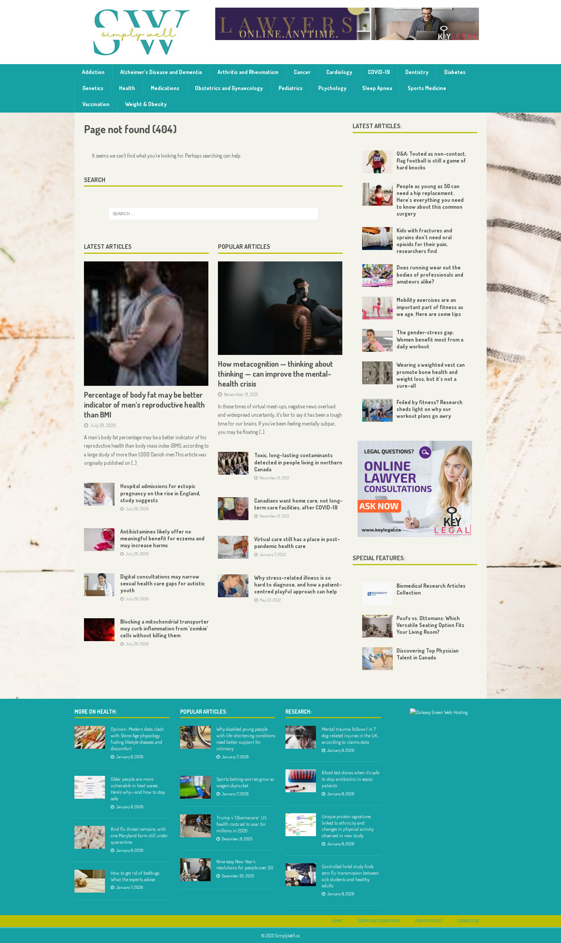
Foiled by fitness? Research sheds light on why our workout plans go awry (430, 409)
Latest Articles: (377, 126)
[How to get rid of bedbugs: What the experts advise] (89, 881)
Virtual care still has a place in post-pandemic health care (297, 542)
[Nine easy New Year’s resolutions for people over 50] (195, 869)
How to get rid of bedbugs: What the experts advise (135, 876)
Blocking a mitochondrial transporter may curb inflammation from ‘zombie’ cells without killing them (164, 628)
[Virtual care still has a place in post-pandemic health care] (233, 547)
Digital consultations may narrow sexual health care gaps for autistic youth (162, 583)
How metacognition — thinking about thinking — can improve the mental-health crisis (275, 373)
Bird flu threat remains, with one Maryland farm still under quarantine (139, 835)
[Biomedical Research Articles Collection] (377, 593)
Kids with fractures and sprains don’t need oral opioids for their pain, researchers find (424, 241)
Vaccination (96, 104)
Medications (165, 88)
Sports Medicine (427, 88)
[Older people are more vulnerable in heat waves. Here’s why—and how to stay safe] (89, 787)
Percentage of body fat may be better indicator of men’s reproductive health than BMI (144, 404)
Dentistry (417, 72)
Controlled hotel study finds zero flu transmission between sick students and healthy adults (350, 876)
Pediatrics (291, 88)
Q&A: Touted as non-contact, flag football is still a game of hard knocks (431, 160)
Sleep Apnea (377, 88)
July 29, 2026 (103, 425)
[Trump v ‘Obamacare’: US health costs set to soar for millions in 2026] (195, 825)
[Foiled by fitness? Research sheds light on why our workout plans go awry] (377, 410)
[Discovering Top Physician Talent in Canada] (377, 658)
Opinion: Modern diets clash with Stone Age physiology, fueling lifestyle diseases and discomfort (137, 738)
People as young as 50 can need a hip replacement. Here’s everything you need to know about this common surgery (430, 200)
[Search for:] (213, 213)
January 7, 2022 (273, 554)
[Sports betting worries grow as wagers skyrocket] (195, 787)
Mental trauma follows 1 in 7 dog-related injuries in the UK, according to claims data (350, 735)
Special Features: (379, 558)
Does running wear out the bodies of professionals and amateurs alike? (430, 274)
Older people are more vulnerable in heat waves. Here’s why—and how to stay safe (138, 788)
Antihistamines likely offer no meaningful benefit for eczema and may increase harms (162, 538)
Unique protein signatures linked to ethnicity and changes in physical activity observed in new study (348, 826)
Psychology (332, 88)
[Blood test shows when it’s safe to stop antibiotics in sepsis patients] (300, 780)
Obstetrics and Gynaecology (229, 88)
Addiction (93, 72)
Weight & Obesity (146, 104)
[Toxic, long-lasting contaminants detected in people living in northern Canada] (233, 463)
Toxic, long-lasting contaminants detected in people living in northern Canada (298, 462)
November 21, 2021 (241, 394)
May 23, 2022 (270, 600)
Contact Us (468, 921)
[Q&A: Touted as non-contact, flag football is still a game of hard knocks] (377, 161)
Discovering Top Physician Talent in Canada (428, 654)
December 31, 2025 (237, 838)
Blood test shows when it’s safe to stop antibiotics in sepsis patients (350, 778)
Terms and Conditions (379, 921)
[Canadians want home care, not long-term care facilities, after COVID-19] (233, 508)
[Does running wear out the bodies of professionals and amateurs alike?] (377, 275)
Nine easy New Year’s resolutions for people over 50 (244, 864)
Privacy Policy (429, 921)
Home (337, 921)
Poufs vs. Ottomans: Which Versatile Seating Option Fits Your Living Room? (430, 625)
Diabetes (455, 72)
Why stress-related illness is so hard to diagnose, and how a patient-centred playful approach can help (298, 584)
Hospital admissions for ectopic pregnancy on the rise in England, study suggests (160, 493)
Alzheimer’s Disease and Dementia (161, 72)
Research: (298, 711)
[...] (134, 462)
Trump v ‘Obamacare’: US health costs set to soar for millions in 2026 (241, 823)
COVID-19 (379, 72)
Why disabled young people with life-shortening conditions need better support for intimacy (245, 738)
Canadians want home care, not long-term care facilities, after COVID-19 (298, 504)
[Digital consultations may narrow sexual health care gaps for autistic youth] (99, 584)
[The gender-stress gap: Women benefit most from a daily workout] (377, 340)
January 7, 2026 (129, 887)
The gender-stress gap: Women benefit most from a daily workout (430, 339)
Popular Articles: (203, 711)
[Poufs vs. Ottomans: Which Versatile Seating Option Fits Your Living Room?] (377, 626)
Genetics (92, 88)
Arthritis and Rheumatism (248, 72)
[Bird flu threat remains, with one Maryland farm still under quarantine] (89, 837)
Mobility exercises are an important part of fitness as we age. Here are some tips (430, 307)
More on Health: (95, 711)
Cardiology (339, 72)
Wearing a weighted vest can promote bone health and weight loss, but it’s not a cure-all (431, 375)
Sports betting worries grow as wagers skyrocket (245, 782)
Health (127, 88)
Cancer (302, 72)
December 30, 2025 (238, 876)
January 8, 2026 (129, 756)
